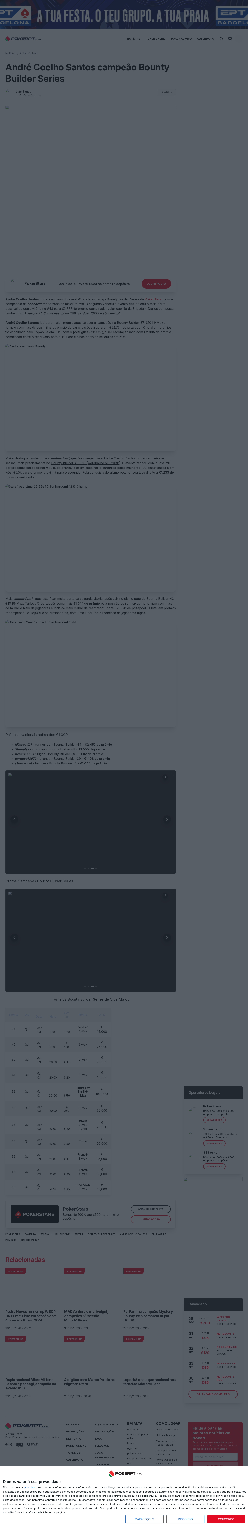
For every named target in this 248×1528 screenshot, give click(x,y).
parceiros (30, 1487)
